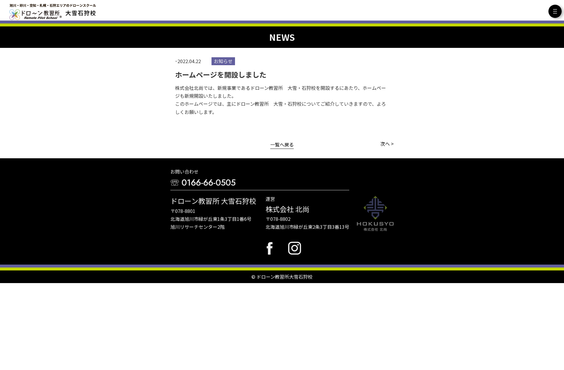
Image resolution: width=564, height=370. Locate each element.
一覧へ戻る (282, 144)
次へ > (387, 143)
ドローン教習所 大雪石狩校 (52, 11)
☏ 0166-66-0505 (203, 182)
